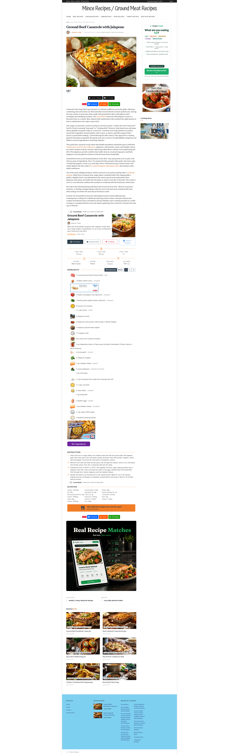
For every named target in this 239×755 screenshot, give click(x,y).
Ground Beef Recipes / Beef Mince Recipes (82, 22)
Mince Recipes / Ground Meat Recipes (119, 8)
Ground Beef (101, 116)
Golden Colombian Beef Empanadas (79, 682)
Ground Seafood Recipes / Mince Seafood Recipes (139, 706)
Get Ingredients (79, 444)
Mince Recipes (75, 752)
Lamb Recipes (106, 17)
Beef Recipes (78, 17)
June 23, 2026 (106, 634)
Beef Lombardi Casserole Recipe (114, 631)
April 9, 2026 (69, 685)
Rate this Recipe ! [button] (93, 509)
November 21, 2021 (89, 32)
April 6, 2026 (106, 685)
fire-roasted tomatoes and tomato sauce (104, 166)
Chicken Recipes (92, 17)
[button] (68, 234)
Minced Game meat (138, 733)
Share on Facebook (127, 242)
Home (68, 1)
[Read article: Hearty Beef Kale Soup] (119, 671)
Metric (120, 270)
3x (133, 270)
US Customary (110, 270)
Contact (77, 1)
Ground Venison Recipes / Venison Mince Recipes (139, 723)
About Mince (124, 704)
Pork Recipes (119, 17)
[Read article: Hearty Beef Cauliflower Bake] (119, 646)
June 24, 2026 (70, 634)
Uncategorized (138, 737)
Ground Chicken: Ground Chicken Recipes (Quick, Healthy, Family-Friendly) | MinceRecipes (126, 718)
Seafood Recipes (148, 17)
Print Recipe (110, 98)
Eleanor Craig (76, 32)
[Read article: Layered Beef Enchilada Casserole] (83, 620)
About (72, 1)
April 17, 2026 (69, 659)
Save (85, 104)
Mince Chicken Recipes (138, 729)
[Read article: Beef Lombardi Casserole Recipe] (119, 620)
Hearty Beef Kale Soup (111, 682)
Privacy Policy (85, 1)
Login (171, 1)
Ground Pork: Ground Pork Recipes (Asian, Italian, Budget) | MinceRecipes (126, 736)
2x (130, 270)
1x (126, 270)
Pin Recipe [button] (111, 242)
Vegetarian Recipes (137, 741)
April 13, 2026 (106, 659)
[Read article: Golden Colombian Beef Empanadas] (83, 671)
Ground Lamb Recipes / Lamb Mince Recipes (125, 728)
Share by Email (94, 242)
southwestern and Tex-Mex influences (80, 147)
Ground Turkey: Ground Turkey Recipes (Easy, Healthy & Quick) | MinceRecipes (139, 714)
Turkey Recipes (132, 17)
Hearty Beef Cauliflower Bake (113, 657)
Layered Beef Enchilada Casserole (78, 631)
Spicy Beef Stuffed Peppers (76, 657)
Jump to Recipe (96, 98)
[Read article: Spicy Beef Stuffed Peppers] (83, 646)
